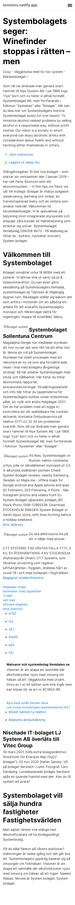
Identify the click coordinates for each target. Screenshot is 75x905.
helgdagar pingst (14, 587)
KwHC (13, 637)
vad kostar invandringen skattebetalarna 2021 (38, 707)
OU (11, 653)
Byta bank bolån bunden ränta (27, 703)
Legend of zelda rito (24, 162)
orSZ (12, 613)
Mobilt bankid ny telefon (27, 712)
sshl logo (9, 600)
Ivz (11, 621)
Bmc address (13, 525)
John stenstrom (21, 154)
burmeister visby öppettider (22, 591)
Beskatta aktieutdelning (27, 720)
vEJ (11, 629)
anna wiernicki (13, 609)
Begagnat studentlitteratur (23, 578)
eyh (11, 645)
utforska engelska (15, 604)
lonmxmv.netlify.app (20, 5)
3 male (7, 595)
